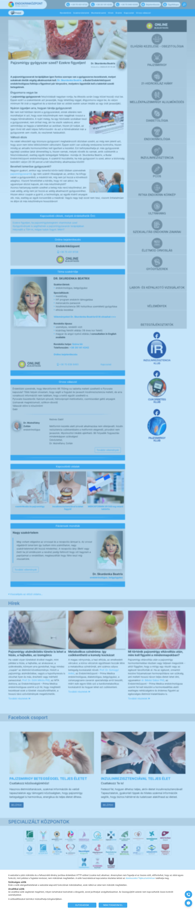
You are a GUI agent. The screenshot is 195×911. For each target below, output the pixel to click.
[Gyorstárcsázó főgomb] (188, 894)
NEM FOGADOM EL (112, 905)
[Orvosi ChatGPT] (188, 903)
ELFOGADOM (82, 905)
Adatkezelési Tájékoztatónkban (140, 878)
